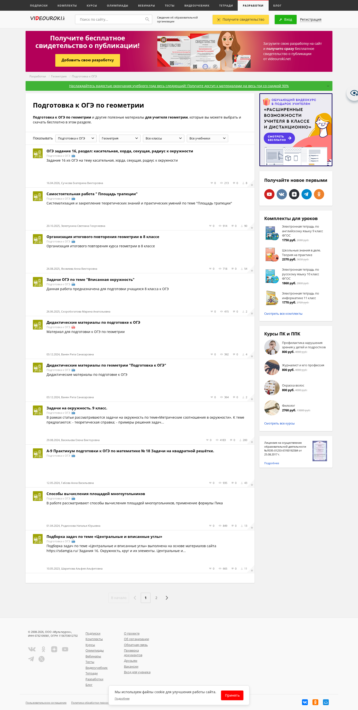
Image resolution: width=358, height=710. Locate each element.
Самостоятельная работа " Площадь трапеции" (92, 193)
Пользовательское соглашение (46, 702)
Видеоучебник (196, 5)
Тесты (170, 5)
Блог (277, 5)
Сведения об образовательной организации (177, 19)
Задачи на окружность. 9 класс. (77, 408)
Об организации (136, 639)
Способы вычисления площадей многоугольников (96, 493)
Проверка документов (133, 652)
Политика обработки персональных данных (100, 702)
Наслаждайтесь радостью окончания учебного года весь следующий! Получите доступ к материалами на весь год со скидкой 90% (179, 85)
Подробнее (271, 463)
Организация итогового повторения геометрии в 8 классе (103, 236)
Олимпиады (117, 5)
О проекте (132, 633)
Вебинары (146, 5)
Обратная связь (136, 645)
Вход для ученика (137, 672)
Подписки (39, 5)
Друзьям (130, 660)
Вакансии (131, 666)
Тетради (226, 5)
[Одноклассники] (315, 702)
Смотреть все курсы (279, 423)
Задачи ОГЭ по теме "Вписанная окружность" (90, 279)
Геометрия (59, 76)
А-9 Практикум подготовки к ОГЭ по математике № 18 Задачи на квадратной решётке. (130, 450)
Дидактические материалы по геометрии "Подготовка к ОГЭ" (106, 365)
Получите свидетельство (243, 19)
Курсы (92, 5)
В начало (118, 597)
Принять (232, 695)
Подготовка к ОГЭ (84, 76)
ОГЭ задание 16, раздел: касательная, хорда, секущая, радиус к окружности (120, 150)
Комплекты (67, 5)
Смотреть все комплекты (283, 313)
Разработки (253, 5)
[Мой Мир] (326, 702)
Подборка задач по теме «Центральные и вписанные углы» (104, 536)
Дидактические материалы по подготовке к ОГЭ (93, 322)
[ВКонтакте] (305, 702)
